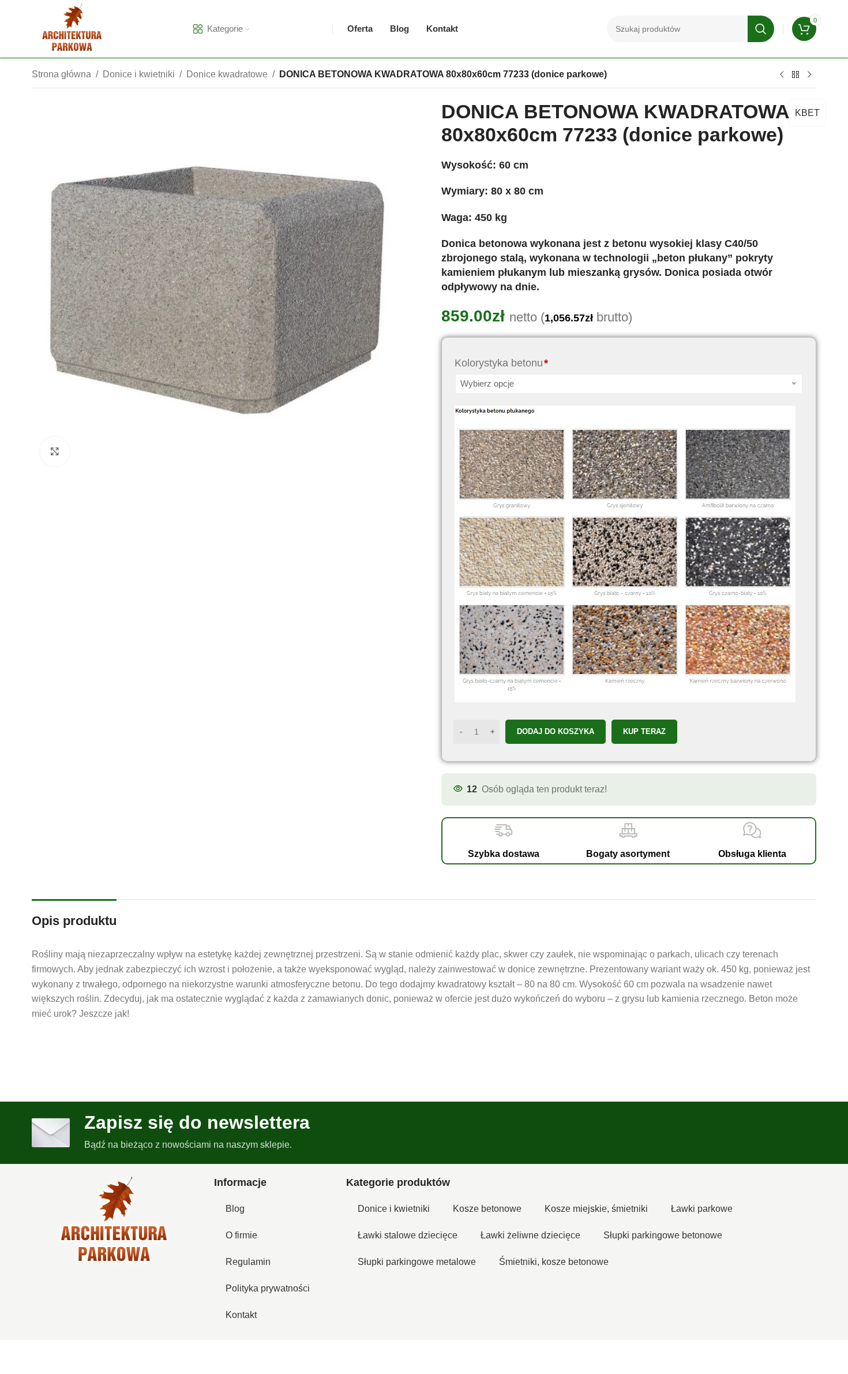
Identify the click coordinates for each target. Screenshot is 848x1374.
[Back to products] (795, 75)
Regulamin (248, 1262)
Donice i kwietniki (139, 74)
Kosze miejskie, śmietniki (596, 1209)
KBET (807, 113)
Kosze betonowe (487, 1209)
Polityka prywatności (268, 1288)
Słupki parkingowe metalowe (417, 1262)
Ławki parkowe (702, 1209)
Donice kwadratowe (227, 74)
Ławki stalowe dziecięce (407, 1235)
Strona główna (61, 74)
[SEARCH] (761, 29)
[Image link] (114, 1221)
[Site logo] (72, 28)
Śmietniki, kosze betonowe (554, 1262)
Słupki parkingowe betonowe (662, 1235)
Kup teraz (644, 731)
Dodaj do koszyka (555, 731)
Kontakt (241, 1315)
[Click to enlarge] (54, 451)
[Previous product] (782, 75)
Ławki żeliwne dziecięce (530, 1235)
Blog (235, 1209)
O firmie (241, 1235)
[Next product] (809, 75)
